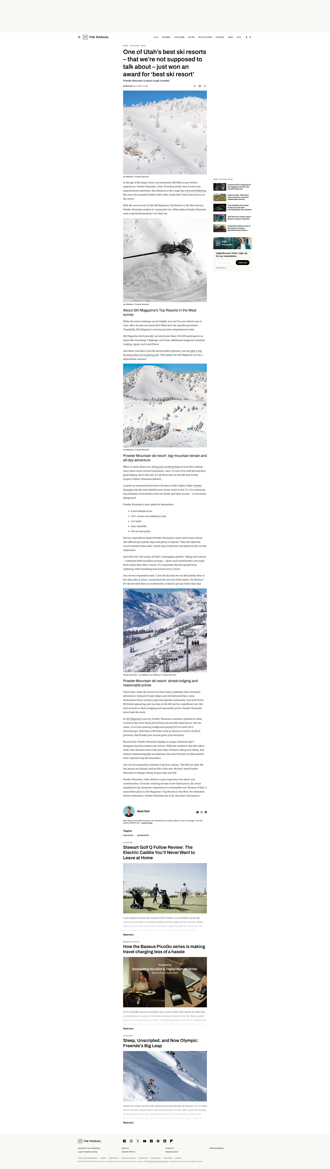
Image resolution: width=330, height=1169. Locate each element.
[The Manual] (96, 37)
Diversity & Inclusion (128, 1158)
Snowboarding (143, 835)
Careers (103, 1158)
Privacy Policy (221, 267)
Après (136, 344)
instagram (202, 812)
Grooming (166, 37)
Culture (191, 37)
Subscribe (242, 262)
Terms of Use (143, 1158)
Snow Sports (128, 835)
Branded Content (131, 941)
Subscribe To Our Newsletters (89, 1148)
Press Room (168, 1158)
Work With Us (113, 1158)
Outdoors (220, 37)
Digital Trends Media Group (87, 1158)
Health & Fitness (205, 37)
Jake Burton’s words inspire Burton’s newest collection (239, 217)
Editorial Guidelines (216, 1148)
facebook (198, 812)
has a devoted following (193, 190)
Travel (230, 37)
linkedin (206, 812)
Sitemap (178, 1158)
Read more (128, 935)
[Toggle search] (250, 37)
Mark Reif (128, 86)
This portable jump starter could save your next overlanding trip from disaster (240, 207)
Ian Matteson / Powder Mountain (136, 176)
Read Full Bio (147, 823)
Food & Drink (179, 37)
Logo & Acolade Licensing (87, 1152)
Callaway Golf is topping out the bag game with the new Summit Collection (239, 186)
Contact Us (170, 1148)
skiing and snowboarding (166, 466)
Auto (239, 37)
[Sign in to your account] (246, 37)
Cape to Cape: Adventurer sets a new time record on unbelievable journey (238, 197)
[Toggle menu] (79, 37)
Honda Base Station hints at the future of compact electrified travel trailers (239, 228)
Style (156, 37)
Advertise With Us (128, 1152)
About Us (125, 1148)
